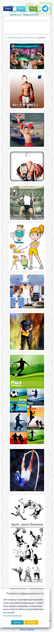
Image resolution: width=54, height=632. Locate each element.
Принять (17, 622)
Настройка (31, 622)
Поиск (8, 8)
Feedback (30, 630)
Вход (33, 8)
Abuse (22, 630)
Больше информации (12, 615)
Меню (21, 8)
